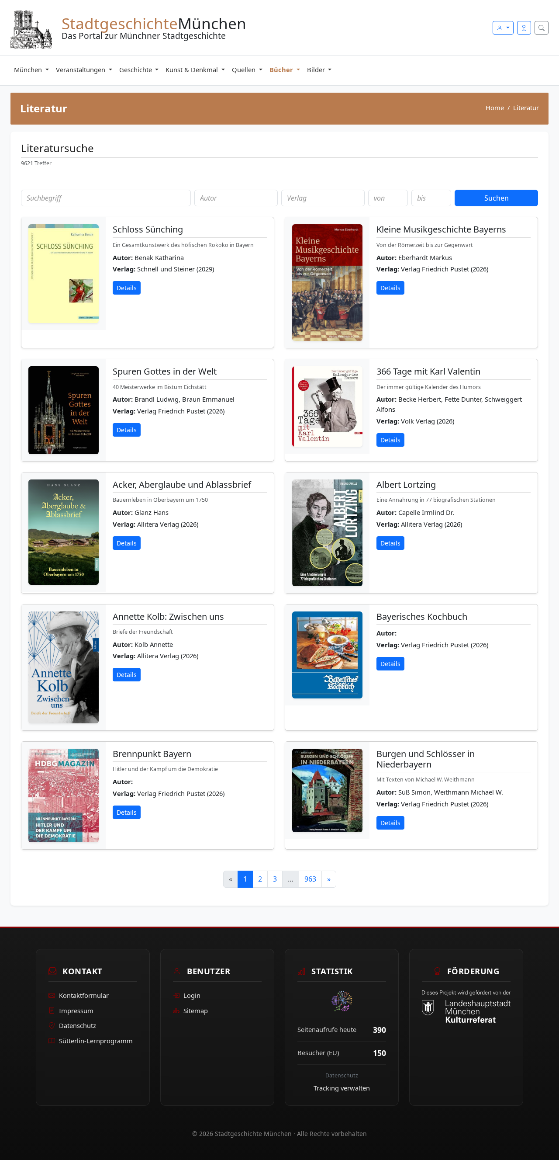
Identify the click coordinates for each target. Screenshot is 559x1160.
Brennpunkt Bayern (152, 754)
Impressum (76, 1010)
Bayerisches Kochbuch (421, 616)
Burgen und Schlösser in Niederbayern (425, 759)
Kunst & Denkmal (193, 69)
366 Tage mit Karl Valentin (428, 371)
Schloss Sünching (148, 229)
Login (191, 995)
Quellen (244, 69)
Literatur (526, 107)
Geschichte (136, 69)
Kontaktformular (84, 995)
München (29, 69)
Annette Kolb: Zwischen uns (168, 616)
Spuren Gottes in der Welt (165, 371)
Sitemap (195, 1010)
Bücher (282, 69)
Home (495, 107)
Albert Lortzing (406, 484)
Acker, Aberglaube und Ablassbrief (182, 484)
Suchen (496, 198)
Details (127, 288)
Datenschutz (77, 1025)
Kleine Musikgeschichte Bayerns (441, 229)
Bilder (317, 69)
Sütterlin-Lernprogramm (96, 1040)
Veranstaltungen (81, 69)
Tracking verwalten (342, 1088)
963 (310, 879)
